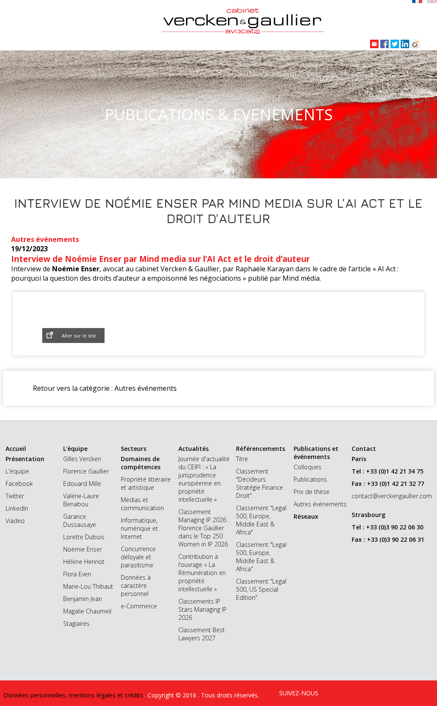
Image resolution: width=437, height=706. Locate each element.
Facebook (19, 483)
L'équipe (17, 471)
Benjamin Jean (82, 599)
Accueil (16, 449)
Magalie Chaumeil (87, 611)
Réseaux (306, 516)
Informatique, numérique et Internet (139, 528)
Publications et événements (316, 453)
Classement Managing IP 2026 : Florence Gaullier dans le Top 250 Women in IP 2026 (203, 528)
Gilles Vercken (82, 459)
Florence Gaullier (86, 471)
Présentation (25, 459)
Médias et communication (142, 504)
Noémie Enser (82, 549)
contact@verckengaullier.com (392, 496)
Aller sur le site (79, 335)
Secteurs (133, 449)
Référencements (260, 449)
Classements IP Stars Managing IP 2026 (202, 609)
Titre (242, 459)
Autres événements (320, 504)
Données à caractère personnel (136, 585)
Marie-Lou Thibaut (88, 586)
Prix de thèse (311, 492)
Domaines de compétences (140, 463)
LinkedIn (17, 508)
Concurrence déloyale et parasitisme (138, 557)
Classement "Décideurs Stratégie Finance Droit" (259, 483)
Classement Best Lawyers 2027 (201, 634)
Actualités (193, 449)
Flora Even (77, 574)
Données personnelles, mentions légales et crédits (74, 695)
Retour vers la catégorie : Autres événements (105, 388)
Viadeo (15, 521)
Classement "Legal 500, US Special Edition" (261, 589)
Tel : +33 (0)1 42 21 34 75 (387, 471)
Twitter (15, 496)
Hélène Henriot (84, 562)
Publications (310, 479)
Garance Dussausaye (79, 520)
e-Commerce (139, 606)
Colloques (307, 467)
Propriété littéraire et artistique (146, 483)
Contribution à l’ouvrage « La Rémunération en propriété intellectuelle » (202, 572)
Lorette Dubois (84, 537)
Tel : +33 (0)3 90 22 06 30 (387, 527)
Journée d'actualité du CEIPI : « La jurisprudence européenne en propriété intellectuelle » (204, 479)
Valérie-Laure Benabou (81, 500)
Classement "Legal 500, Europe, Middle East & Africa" (261, 520)
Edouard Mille (82, 483)
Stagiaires (76, 623)
